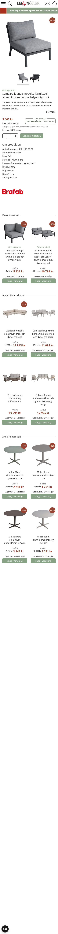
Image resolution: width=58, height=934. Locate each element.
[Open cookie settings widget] (5, 929)
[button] (3, 3)
